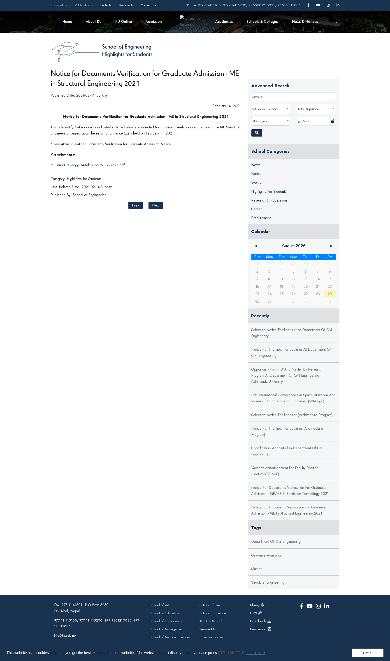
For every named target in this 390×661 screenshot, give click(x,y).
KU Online (123, 21)
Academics (224, 21)
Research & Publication (269, 200)
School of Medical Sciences (170, 637)
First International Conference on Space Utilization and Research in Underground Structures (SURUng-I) (293, 398)
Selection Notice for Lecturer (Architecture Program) (291, 414)
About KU (94, 21)
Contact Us (148, 5)
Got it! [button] (368, 653)
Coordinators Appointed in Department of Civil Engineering (287, 451)
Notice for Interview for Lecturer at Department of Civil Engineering (291, 352)
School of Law (210, 605)
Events (256, 182)
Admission (154, 21)
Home (67, 21)
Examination (59, 5)
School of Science (213, 613)
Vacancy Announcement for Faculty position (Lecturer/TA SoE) (284, 471)
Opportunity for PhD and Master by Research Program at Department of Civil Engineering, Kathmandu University (287, 375)
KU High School (211, 621)
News (255, 164)
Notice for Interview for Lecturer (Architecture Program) (287, 431)
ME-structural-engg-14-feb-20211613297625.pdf (88, 165)
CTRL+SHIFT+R (232, 653)
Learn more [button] (255, 653)
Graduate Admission (266, 555)
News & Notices (305, 21)
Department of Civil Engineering (276, 541)
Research (126, 5)
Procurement (261, 217)
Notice (256, 173)
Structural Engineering (267, 582)
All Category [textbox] (259, 121)
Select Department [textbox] (308, 109)
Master (256, 568)
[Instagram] (329, 5)
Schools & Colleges (262, 21)
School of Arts (160, 605)
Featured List (208, 629)
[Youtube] (318, 5)
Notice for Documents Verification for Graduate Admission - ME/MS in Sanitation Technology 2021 (290, 490)
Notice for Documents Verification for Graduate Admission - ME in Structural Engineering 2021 (288, 510)
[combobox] (270, 109)
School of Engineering (126, 46)
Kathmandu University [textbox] (265, 109)
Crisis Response (211, 637)
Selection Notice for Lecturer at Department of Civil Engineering (291, 333)
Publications (84, 5)
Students (106, 5)
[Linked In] (338, 5)
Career (256, 209)
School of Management (166, 629)
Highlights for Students (127, 53)
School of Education (164, 613)
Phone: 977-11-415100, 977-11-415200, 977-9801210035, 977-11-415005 (244, 5)
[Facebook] (309, 5)
